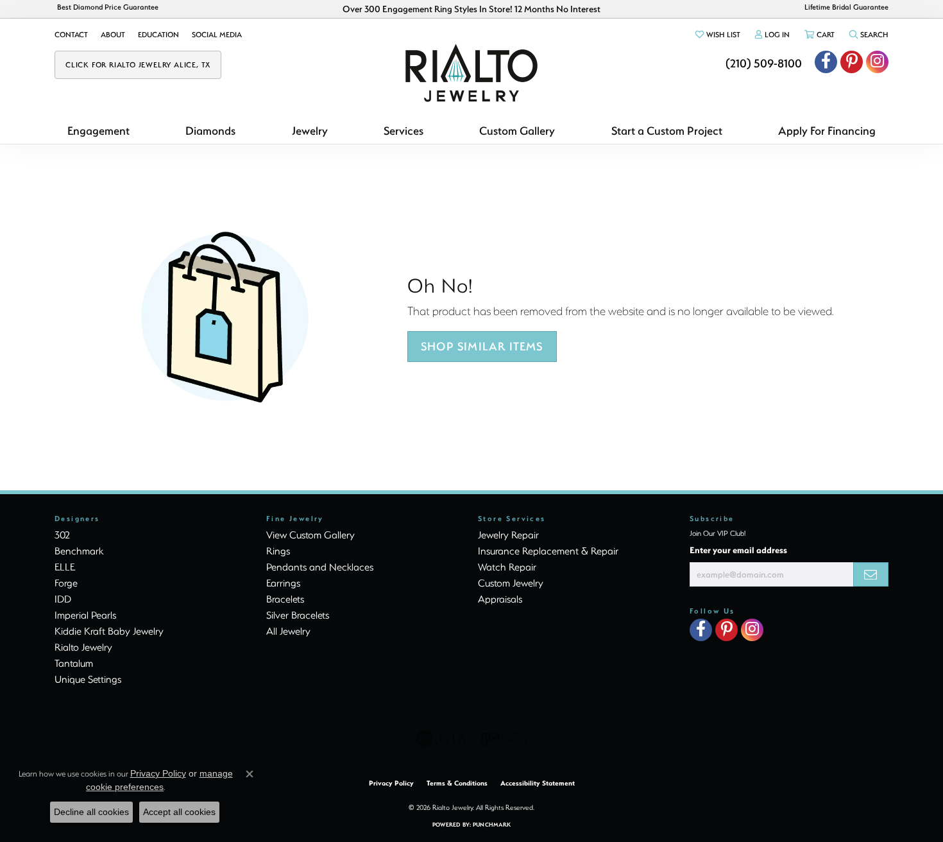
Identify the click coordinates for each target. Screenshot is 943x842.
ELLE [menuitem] (65, 566)
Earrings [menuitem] (283, 582)
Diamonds (210, 130)
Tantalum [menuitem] (74, 663)
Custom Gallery (517, 130)
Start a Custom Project (666, 130)
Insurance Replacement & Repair (548, 550)
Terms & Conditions (457, 782)
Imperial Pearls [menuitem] (85, 614)
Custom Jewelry (510, 582)
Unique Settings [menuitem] (88, 679)
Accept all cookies (179, 812)
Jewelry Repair (508, 534)
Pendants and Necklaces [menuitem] (319, 566)
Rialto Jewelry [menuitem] (83, 646)
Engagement (98, 130)
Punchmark (492, 824)
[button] (716, 34)
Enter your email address (738, 549)
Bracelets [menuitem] (285, 598)
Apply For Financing (827, 130)
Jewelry (310, 130)
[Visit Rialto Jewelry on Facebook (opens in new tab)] (826, 62)
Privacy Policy (391, 782)
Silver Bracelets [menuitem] (297, 614)
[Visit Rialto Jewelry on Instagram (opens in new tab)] (877, 62)
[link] (71, 34)
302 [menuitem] (62, 534)
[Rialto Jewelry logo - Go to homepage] (471, 73)
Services (403, 130)
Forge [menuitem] (66, 582)
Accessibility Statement (537, 782)
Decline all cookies (91, 812)
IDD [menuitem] (63, 598)
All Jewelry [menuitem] (288, 630)
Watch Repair (507, 566)
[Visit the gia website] (441, 739)
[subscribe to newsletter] (870, 574)
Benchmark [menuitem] (79, 550)
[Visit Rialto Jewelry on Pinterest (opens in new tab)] (851, 62)
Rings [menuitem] (278, 550)
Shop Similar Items (482, 346)
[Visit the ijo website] (504, 739)
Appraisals (500, 598)
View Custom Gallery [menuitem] (310, 534)
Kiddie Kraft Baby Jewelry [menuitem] (109, 630)
